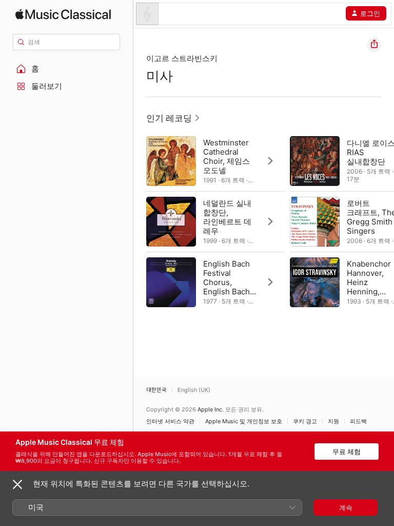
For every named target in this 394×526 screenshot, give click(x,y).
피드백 (358, 421)
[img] (63, 14)
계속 (345, 507)
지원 (333, 421)
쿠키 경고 (305, 421)
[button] (66, 69)
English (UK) (194, 390)
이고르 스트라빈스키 (182, 58)
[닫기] (17, 484)
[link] (173, 118)
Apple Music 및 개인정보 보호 (243, 421)
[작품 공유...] (374, 45)
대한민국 (156, 390)
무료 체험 (346, 451)
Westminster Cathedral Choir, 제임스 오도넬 (226, 156)
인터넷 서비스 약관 (170, 421)
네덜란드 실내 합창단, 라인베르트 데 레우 (227, 217)
